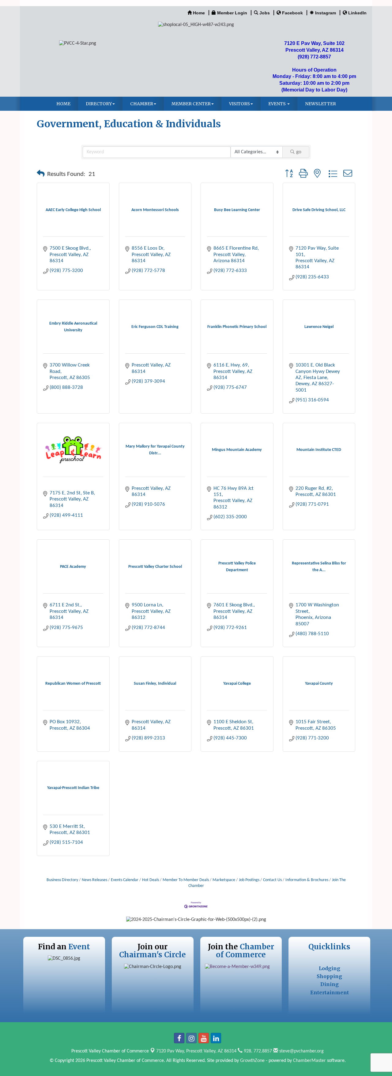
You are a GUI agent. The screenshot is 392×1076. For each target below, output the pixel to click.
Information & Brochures (306, 880)
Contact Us (272, 880)
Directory (99, 103)
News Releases (94, 880)
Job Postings (249, 880)
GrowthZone (252, 1060)
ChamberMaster (309, 1060)
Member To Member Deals (186, 880)
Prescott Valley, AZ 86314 (196, 1051)
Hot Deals (150, 880)
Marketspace (224, 880)
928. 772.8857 (257, 1051)
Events (277, 103)
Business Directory (62, 880)
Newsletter (320, 103)
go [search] (298, 152)
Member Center (191, 103)
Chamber (141, 103)
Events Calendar (124, 880)
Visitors (239, 103)
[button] (41, 174)
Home (63, 103)
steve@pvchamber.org (301, 1051)
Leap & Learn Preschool (68, 484)
